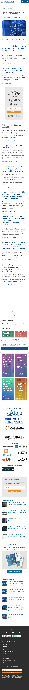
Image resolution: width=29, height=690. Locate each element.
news (5, 309)
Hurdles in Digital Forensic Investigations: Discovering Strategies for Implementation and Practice (13, 220)
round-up (9, 309)
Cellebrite (20, 373)
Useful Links (6, 658)
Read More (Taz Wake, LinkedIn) (10, 161)
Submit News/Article (8, 651)
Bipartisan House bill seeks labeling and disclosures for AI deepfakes (13, 70)
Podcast (5, 649)
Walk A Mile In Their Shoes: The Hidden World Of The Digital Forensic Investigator (7, 333)
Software (5, 662)
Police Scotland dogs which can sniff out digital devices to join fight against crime (13, 169)
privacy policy (17, 116)
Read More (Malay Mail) (8, 284)
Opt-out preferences (10, 350)
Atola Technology (7, 396)
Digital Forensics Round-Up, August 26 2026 (7, 362)
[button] (27, 339)
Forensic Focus (7, 373)
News (7, 7)
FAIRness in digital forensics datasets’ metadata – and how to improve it (14, 48)
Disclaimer (21, 684)
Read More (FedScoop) (8, 83)
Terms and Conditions (9, 682)
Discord (5, 646)
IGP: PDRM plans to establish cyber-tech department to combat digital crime (11, 268)
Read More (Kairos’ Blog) (8, 140)
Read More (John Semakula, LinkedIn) (12, 237)
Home (2, 7)
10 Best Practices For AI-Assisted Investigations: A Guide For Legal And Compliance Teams (21, 357)
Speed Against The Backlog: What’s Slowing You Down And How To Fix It (7, 382)
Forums (5, 644)
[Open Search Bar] (20, 1)
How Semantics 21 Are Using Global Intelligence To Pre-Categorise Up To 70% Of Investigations (21, 333)
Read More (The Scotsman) (9, 187)
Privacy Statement (18, 350)
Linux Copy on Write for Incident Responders (12, 146)
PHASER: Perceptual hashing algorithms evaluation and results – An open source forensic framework (14, 195)
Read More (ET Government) (9, 260)
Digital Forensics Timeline (9, 660)
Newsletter (5, 648)
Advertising (5, 653)
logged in (11, 324)
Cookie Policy (23, 682)
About (4, 655)
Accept (15, 348)
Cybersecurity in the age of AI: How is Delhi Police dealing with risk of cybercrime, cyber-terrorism (13, 245)
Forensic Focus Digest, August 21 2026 (21, 386)
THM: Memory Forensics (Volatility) (12, 126)
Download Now (14, 571)
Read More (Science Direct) (9, 63)
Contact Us (5, 656)
